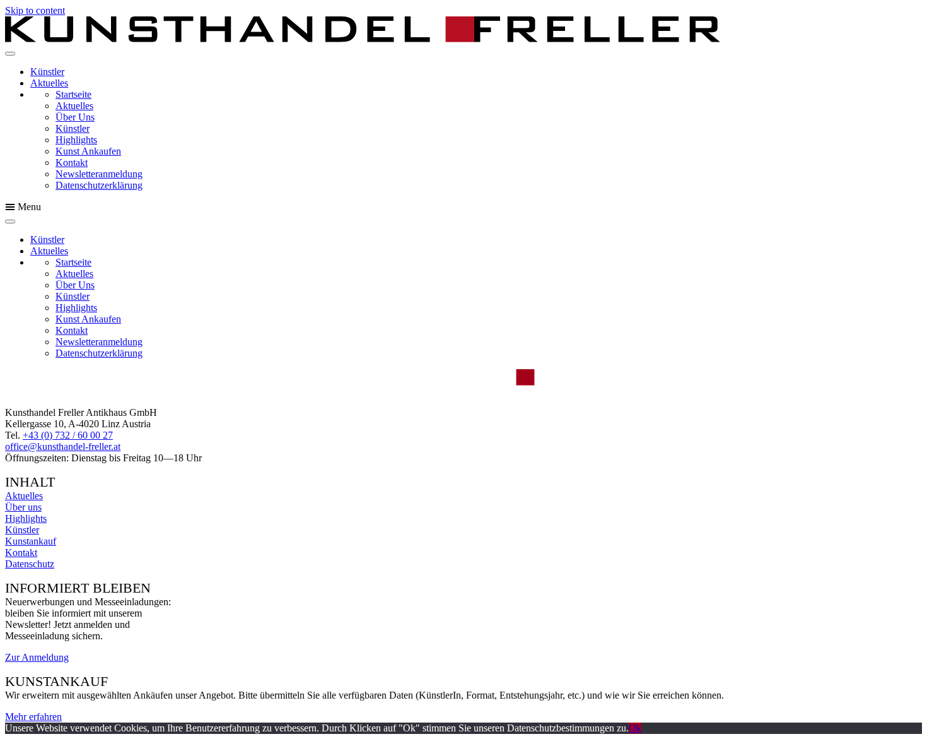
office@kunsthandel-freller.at (62, 446)
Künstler (47, 71)
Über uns (23, 507)
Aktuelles (49, 83)
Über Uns (75, 117)
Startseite (73, 94)
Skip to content (35, 10)
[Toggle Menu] (10, 54)
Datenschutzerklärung (99, 185)
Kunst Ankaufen (88, 151)
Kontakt (71, 162)
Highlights (76, 139)
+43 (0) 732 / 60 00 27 (68, 435)
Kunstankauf (30, 541)
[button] (463, 207)
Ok (635, 728)
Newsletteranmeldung (99, 173)
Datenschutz (29, 564)
